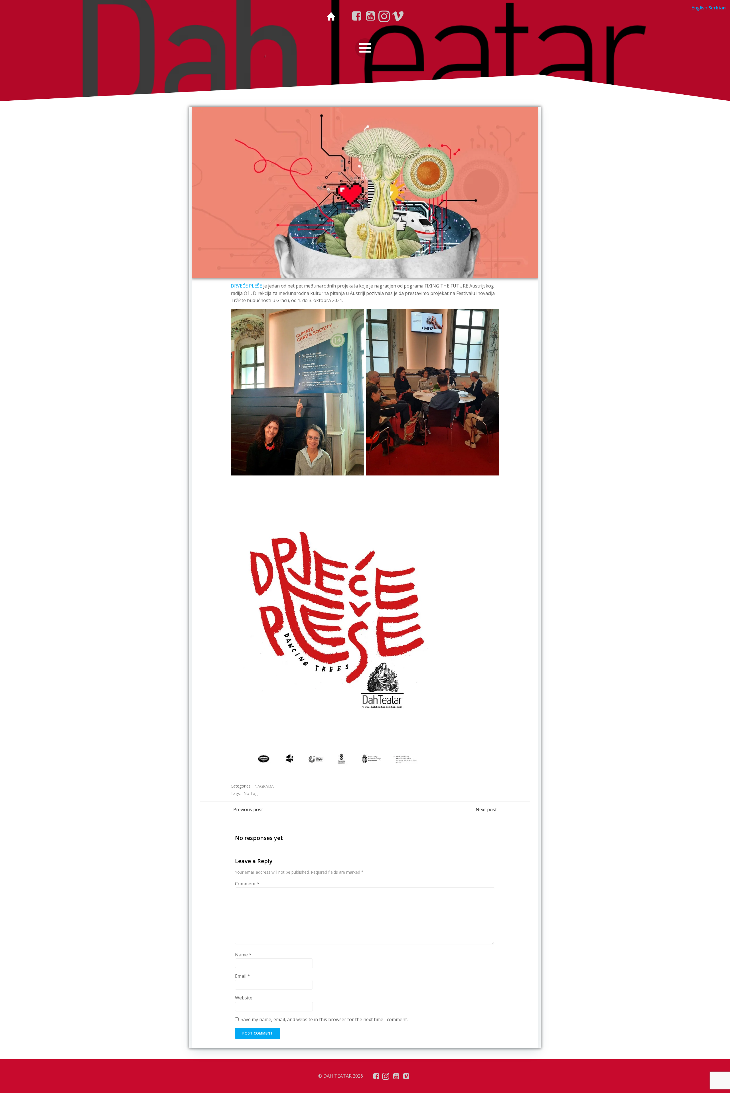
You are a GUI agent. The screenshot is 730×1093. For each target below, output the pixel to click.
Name (243, 955)
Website (243, 998)
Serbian (717, 8)
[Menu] (365, 48)
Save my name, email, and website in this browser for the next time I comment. (324, 1019)
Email (242, 976)
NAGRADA (264, 786)
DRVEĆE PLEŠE (246, 286)
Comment (247, 884)
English (699, 8)
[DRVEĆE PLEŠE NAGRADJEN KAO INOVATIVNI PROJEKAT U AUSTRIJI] (365, 192)
